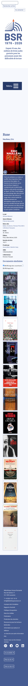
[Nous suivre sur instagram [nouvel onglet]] (5, 645)
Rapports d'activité (9, 607)
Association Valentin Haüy (10, 247)
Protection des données (11, 619)
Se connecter (19, 10)
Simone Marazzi (7, 216)
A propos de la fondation (11, 604)
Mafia (4, 226)
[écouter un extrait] (5, 172)
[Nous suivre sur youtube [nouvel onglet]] (17, 645)
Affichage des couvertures (14, 266)
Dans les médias (9, 613)
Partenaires (7, 616)
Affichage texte (8, 268)
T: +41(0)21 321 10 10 (10, 598)
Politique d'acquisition (10, 610)
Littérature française (9, 228)
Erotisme (10, 226)
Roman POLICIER (19, 226)
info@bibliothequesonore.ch (12, 601)
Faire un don (8, 666)
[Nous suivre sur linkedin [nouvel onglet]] (22, 645)
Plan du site (8, 659)
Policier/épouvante (8, 221)
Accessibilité (8, 653)
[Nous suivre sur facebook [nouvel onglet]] (11, 645)
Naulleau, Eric (8, 139)
